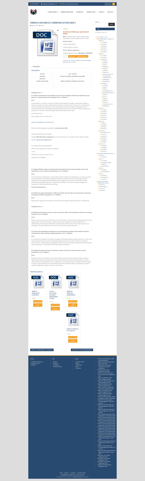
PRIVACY (34, 365)
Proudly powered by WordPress (64, 477)
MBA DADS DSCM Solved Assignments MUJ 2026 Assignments (104, 366)
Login (77, 363)
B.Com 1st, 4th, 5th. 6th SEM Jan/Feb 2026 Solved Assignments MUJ (106, 374)
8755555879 (35, 4)
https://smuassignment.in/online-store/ (42, 122)
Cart (77, 366)
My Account (109, 4)
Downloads (79, 365)
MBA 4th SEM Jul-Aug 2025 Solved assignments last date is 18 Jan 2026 (106, 438)
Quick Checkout (81, 56)
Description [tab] (36, 66)
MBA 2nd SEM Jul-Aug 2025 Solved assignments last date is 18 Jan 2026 (106, 447)
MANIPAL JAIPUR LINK (67, 12)
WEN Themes (85, 477)
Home (55, 362)
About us (56, 363)
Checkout (78, 368)
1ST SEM (71, 60)
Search (97, 22)
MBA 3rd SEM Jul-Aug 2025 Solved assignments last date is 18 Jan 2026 (106, 442)
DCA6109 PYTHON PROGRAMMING (82, 350)
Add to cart (72, 56)
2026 (74, 62)
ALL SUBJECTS (77, 60)
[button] (58, 30)
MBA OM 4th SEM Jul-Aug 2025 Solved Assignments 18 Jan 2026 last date (106, 406)
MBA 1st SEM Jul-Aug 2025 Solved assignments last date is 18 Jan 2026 (106, 452)
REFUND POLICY (36, 363)
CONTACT (102, 12)
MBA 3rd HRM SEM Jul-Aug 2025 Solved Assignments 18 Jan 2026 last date (106, 411)
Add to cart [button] (37, 301)
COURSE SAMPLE (52, 12)
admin (42, 25)
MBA (82, 60)
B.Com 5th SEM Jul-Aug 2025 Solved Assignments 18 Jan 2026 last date (106, 401)
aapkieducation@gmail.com (50, 4)
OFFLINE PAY (79, 12)
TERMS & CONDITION (37, 362)
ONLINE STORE (90, 12)
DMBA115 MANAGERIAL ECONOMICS (41, 350)
